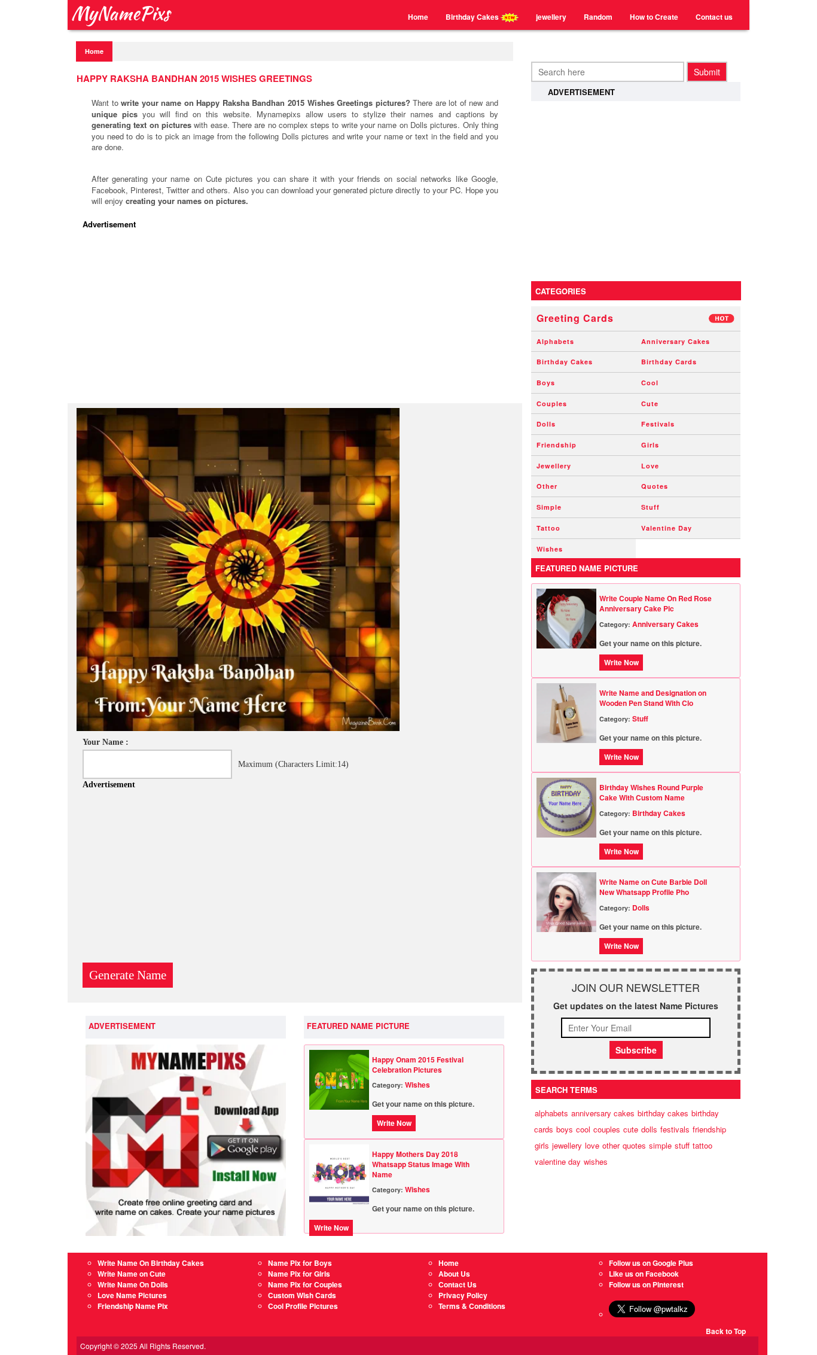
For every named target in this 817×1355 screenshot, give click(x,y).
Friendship (556, 444)
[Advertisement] (298, 319)
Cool (650, 382)
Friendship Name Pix (132, 1306)
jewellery (551, 16)
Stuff (650, 507)
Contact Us (457, 1284)
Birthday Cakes (473, 16)
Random (598, 16)
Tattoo (548, 527)
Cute (650, 403)
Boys (545, 382)
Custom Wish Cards (302, 1295)
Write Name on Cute (131, 1273)
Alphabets (555, 341)
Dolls (546, 423)
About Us (454, 1273)
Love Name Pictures (132, 1295)
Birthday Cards (669, 361)
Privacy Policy (462, 1295)
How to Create (654, 16)
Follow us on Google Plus (651, 1262)
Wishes (417, 1084)
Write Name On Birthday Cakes (150, 1262)
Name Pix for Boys (300, 1262)
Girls (650, 444)
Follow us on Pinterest (646, 1284)
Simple (549, 507)
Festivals (658, 423)
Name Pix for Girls (299, 1273)
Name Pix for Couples (305, 1284)
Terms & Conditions (471, 1306)
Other (546, 486)
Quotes (654, 486)
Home (418, 16)
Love (650, 465)
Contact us (714, 16)
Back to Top (726, 1331)
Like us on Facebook (644, 1273)
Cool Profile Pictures (303, 1306)
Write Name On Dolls (132, 1284)
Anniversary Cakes (675, 341)
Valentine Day (666, 527)
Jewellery (553, 465)
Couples (551, 403)
